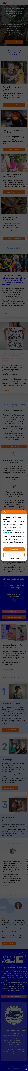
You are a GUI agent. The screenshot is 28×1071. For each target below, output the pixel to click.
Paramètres (14, 555)
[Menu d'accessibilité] (26, 1069)
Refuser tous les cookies (14, 558)
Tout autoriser (14, 549)
